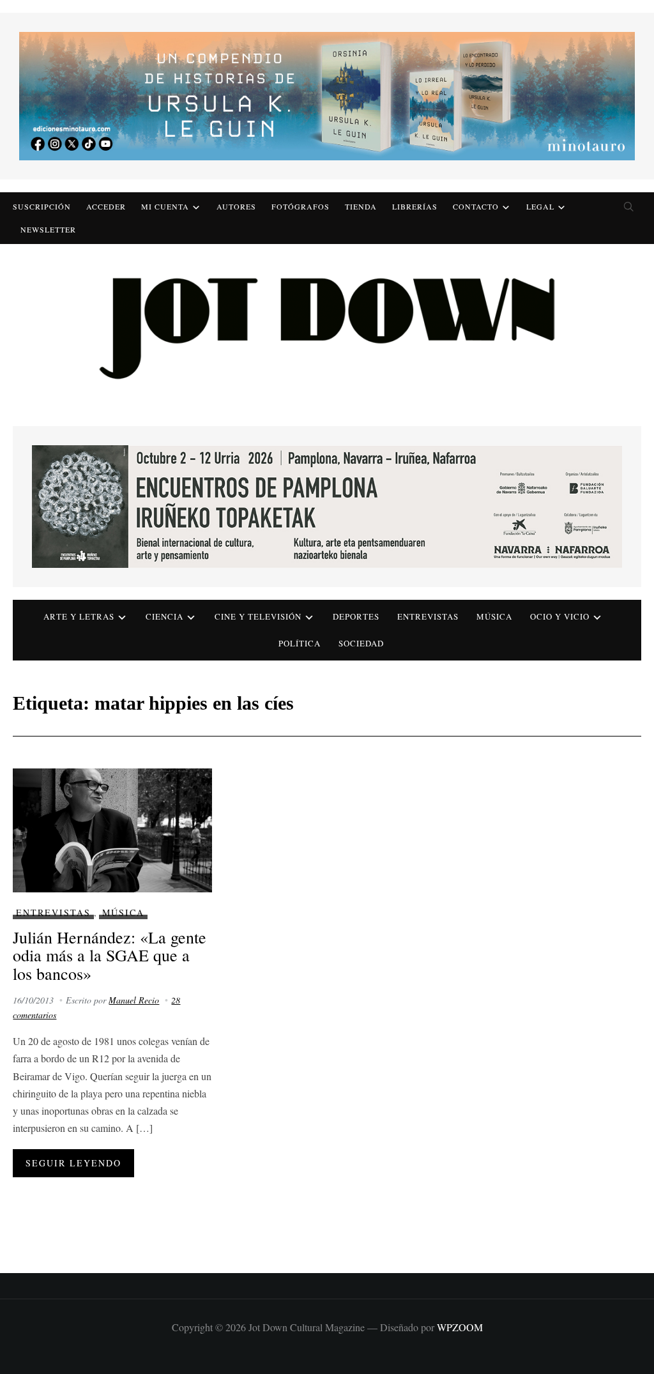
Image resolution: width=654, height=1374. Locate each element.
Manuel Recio (134, 1000)
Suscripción (42, 206)
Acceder (106, 206)
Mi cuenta (165, 206)
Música (494, 616)
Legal (540, 206)
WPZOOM (460, 1327)
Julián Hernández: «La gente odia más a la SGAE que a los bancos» (109, 955)
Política (299, 643)
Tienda (361, 206)
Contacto (476, 206)
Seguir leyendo (73, 1163)
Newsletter (48, 229)
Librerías (414, 206)
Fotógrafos (300, 206)
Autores (236, 206)
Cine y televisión (258, 616)
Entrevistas (428, 616)
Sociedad (361, 643)
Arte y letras (78, 616)
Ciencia (164, 616)
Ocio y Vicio (559, 616)
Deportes (356, 616)
